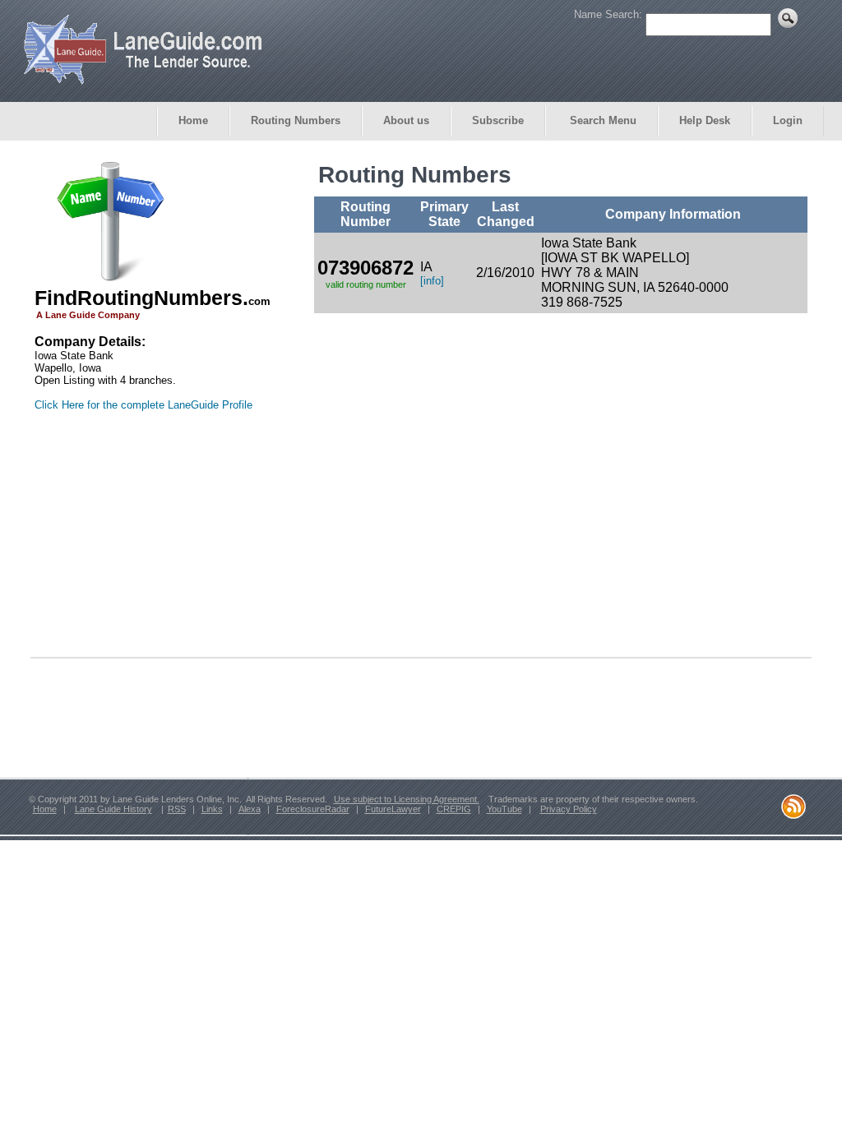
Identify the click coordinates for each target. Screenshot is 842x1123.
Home (193, 120)
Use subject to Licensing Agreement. (406, 799)
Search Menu (601, 120)
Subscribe (498, 120)
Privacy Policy (568, 809)
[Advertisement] (137, 541)
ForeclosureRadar (312, 809)
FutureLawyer (393, 809)
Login (788, 120)
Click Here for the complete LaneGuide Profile (143, 405)
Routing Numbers (295, 120)
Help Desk (704, 120)
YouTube (504, 809)
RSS (177, 809)
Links (212, 809)
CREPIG (454, 809)
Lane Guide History (113, 809)
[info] (432, 281)
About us (406, 120)
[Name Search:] (721, 23)
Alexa (249, 809)
